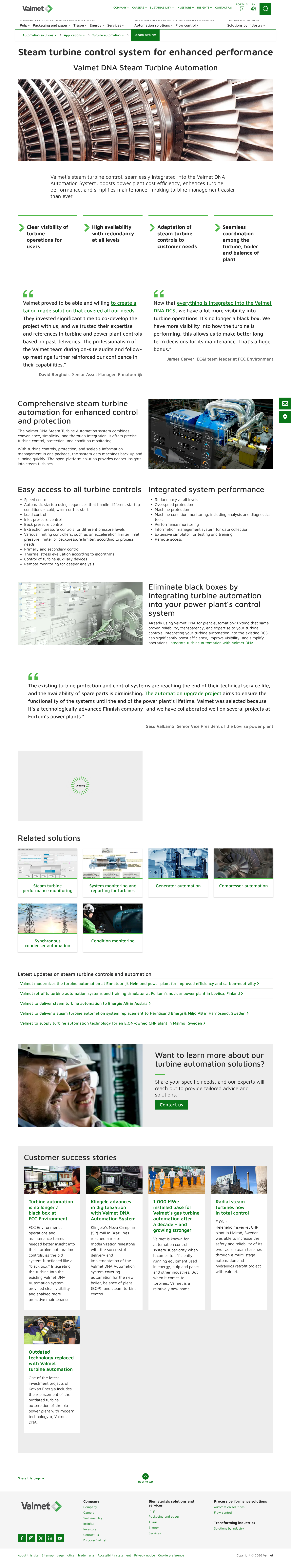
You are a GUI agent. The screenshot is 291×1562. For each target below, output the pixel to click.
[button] (39, 35)
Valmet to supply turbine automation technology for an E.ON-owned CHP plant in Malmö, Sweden (111, 1023)
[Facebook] (22, 1538)
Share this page (29, 1478)
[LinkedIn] (50, 1538)
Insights (88, 1523)
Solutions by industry (229, 1528)
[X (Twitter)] (41, 1538)
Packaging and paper (164, 1516)
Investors (89, 1529)
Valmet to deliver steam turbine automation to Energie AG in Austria (83, 1003)
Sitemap (48, 1555)
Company (90, 1507)
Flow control (223, 1512)
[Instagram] (31, 1538)
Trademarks (86, 1555)
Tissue (153, 1522)
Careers (88, 1512)
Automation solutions (229, 1507)
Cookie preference (171, 1555)
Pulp (152, 1511)
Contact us (171, 1104)
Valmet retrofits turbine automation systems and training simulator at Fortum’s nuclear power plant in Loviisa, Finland (130, 993)
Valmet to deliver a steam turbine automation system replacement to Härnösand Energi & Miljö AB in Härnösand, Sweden (132, 1013)
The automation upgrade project (183, 693)
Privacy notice (144, 1555)
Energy (154, 1527)
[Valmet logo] (37, 8)
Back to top (145, 1481)
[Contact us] (285, 403)
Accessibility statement (114, 1555)
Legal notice (65, 1555)
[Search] (265, 9)
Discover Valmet (95, 1540)
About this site (28, 1555)
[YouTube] (60, 1538)
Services (155, 1533)
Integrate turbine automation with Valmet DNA (211, 642)
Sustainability (93, 1518)
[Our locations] (285, 417)
